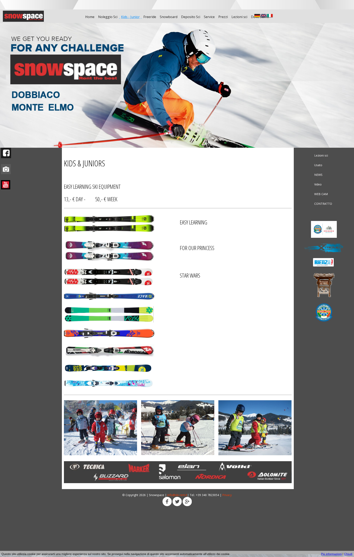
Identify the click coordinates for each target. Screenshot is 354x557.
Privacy (227, 495)
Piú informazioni (331, 554)
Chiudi (348, 554)
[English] (263, 16)
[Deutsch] (257, 16)
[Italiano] (270, 16)
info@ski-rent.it (177, 495)
